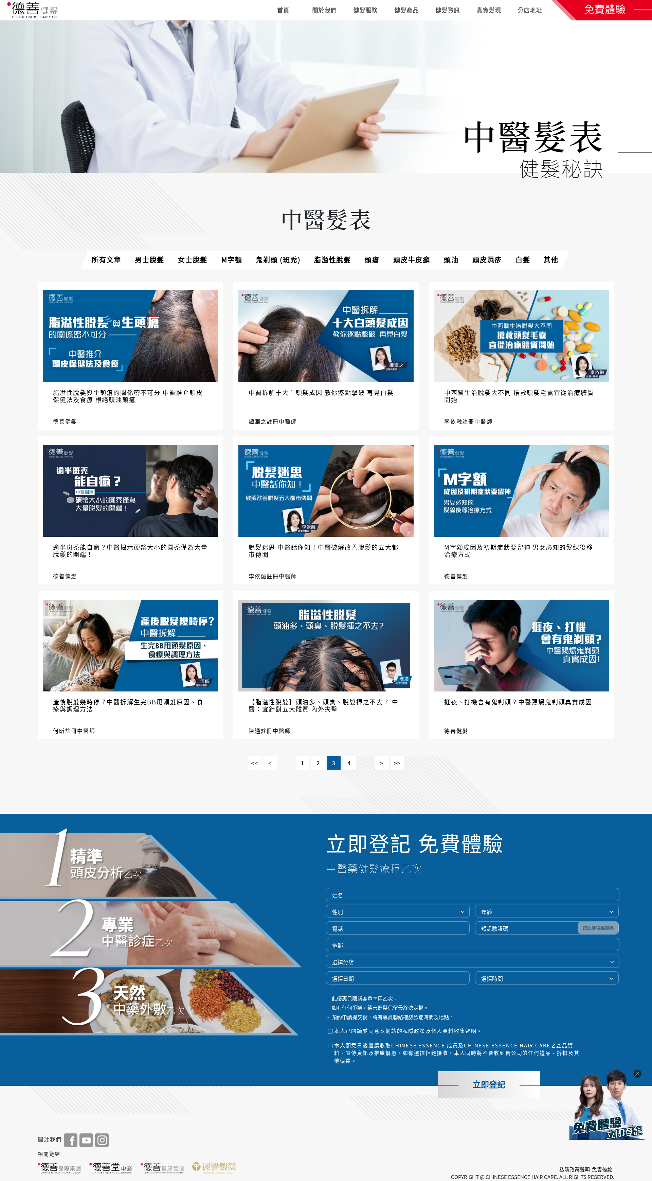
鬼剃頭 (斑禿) (278, 259)
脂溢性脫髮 (332, 259)
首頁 (283, 10)
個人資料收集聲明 (454, 1030)
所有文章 (106, 259)
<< (254, 763)
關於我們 (324, 10)
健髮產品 (406, 10)
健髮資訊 (447, 10)
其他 (551, 259)
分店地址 (530, 10)
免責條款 (602, 1169)
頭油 (451, 259)
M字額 (231, 259)
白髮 (522, 259)
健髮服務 (365, 10)
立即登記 (489, 1084)
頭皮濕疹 (487, 259)
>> (397, 763)
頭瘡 (372, 259)
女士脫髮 (192, 259)
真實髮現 (488, 10)
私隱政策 (414, 1030)
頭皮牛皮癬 (411, 259)
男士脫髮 (149, 259)
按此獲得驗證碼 (598, 928)
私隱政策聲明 (574, 1169)
